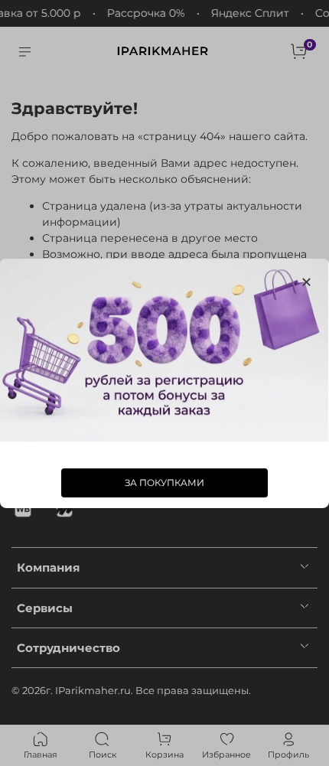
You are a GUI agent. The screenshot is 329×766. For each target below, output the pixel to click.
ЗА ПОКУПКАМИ (164, 481)
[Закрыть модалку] (306, 283)
